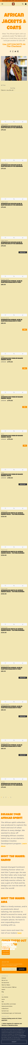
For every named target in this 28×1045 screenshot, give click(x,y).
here (19, 933)
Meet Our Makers (6, 985)
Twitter (15, 52)
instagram (13, 52)
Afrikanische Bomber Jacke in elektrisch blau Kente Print (11, 281)
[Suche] (22, 4)
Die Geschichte (5, 983)
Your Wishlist (5, 997)
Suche (3, 999)
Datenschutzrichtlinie (7, 1006)
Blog (3, 992)
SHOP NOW (6, 953)
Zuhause (4, 978)
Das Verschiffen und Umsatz (9, 1004)
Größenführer (5, 1008)
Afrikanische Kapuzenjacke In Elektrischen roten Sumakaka (12, 127)
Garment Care (5, 1011)
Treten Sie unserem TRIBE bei (9, 987)
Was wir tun (5, 980)
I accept (14, 1041)
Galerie (3, 989)
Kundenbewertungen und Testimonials (11, 1013)
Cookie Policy (22, 1035)
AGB (3, 1002)
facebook (10, 52)
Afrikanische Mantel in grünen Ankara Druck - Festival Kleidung (12, 513)
